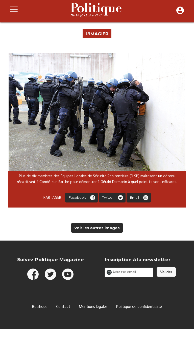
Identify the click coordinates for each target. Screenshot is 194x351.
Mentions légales (93, 307)
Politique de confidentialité (139, 307)
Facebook (77, 197)
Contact (63, 307)
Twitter (108, 197)
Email (134, 197)
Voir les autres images (97, 227)
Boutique (39, 307)
